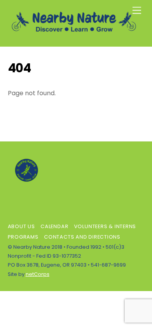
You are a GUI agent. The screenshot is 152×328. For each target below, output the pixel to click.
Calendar (54, 226)
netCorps (37, 274)
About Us (21, 226)
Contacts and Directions (82, 237)
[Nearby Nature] (74, 32)
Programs (23, 237)
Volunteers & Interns (105, 226)
